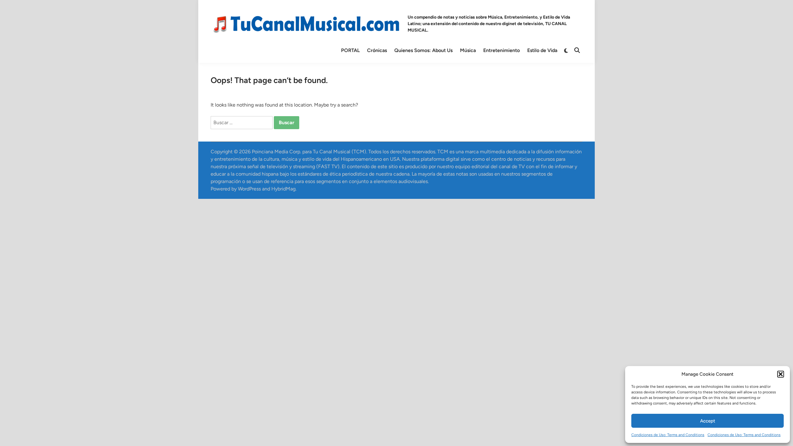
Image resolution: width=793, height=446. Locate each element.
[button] (781, 374)
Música (468, 50)
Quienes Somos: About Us (423, 50)
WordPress (249, 189)
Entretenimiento (501, 50)
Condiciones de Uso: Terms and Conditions (667, 435)
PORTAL (350, 50)
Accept (707, 421)
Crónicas (377, 50)
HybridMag (283, 189)
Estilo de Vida (542, 50)
